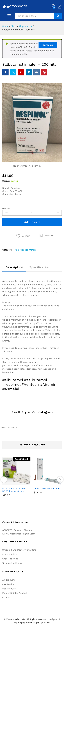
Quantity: (6, 208)
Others (32, 250)
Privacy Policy (9, 554)
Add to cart (32, 222)
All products (21, 250)
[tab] (14, 268)
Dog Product (9, 588)
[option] (16, 479)
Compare (47, 44)
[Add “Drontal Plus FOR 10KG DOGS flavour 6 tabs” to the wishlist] (23, 483)
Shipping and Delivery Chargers (19, 550)
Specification (39, 267)
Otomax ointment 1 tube (46, 488)
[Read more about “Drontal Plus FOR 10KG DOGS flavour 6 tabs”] (8, 483)
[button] (46, 235)
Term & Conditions (12, 563)
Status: (6, 181)
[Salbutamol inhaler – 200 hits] (5, 72)
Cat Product (8, 584)
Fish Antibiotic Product (14, 593)
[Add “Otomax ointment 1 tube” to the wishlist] (54, 483)
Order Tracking (10, 558)
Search (58, 16)
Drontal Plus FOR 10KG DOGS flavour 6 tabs (14, 489)
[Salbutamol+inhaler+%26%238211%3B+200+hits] (13, 72)
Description (14, 267)
